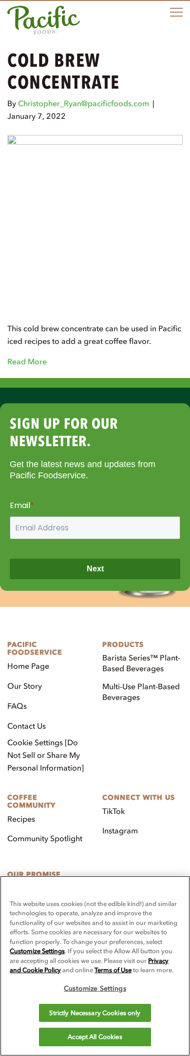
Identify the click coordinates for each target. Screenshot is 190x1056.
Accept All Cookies (95, 1036)
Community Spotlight (44, 838)
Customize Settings (37, 951)
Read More (27, 361)
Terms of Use (113, 970)
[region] (95, 966)
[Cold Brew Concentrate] (95, 221)
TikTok (113, 811)
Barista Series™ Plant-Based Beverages (141, 663)
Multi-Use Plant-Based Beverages (141, 691)
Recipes (21, 819)
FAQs (17, 706)
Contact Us (26, 726)
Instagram (120, 830)
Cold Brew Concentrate (63, 71)
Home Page (28, 666)
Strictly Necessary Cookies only (94, 1013)
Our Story (24, 686)
